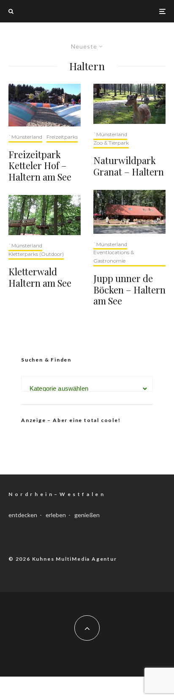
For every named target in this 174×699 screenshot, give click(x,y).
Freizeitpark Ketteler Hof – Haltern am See (39, 165)
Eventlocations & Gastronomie (113, 256)
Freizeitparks (62, 137)
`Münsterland (25, 137)
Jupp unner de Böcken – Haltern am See (129, 289)
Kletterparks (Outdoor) (36, 254)
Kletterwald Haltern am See (39, 277)
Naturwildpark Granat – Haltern (128, 166)
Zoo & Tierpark (111, 143)
